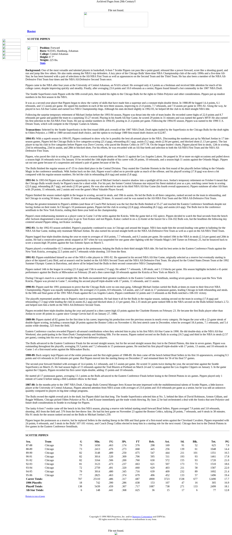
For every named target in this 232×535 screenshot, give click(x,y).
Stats (43, 63)
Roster (31, 31)
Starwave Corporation (142, 516)
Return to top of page (35, 496)
